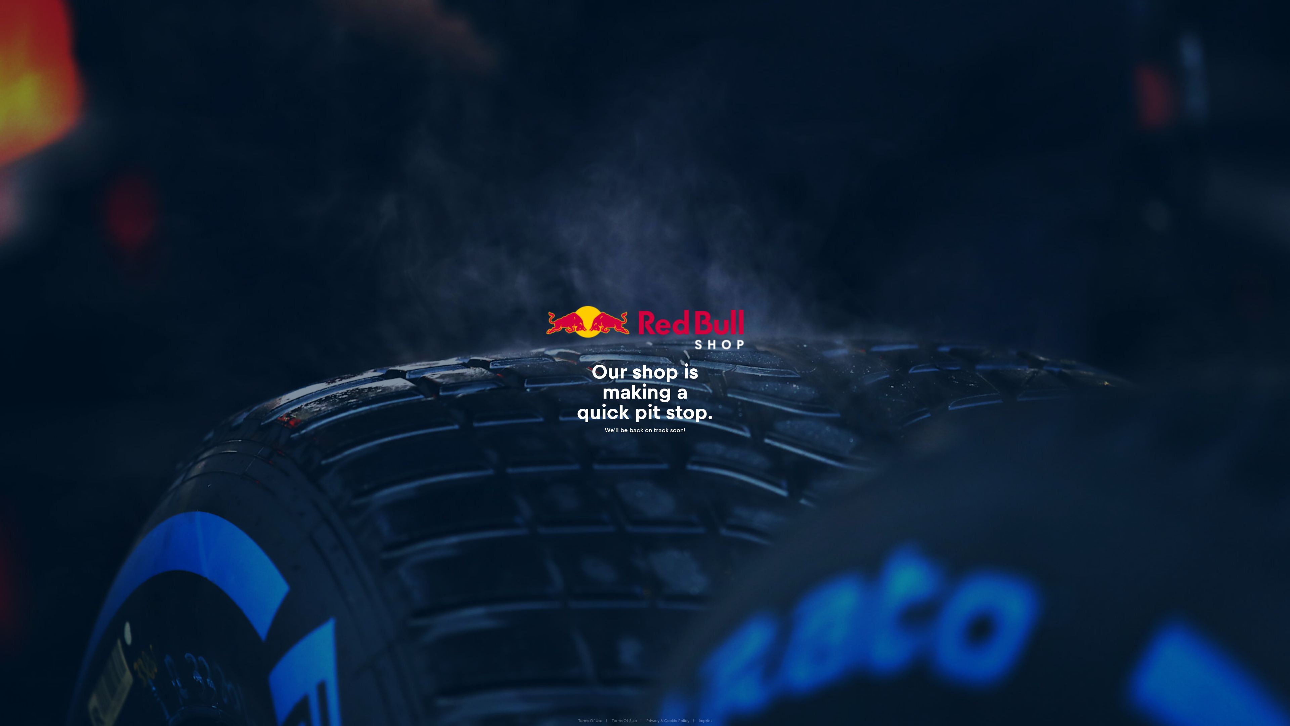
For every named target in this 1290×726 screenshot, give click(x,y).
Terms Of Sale (624, 720)
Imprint (705, 720)
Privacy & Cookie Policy (667, 720)
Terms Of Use (590, 720)
